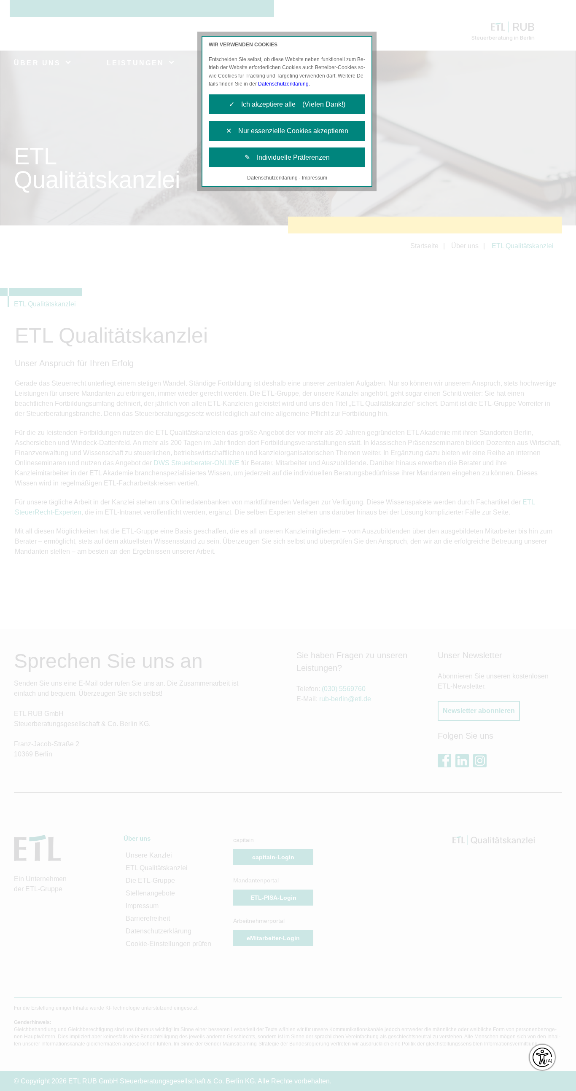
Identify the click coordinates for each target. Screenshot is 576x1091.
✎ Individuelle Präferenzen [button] (287, 157)
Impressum (314, 178)
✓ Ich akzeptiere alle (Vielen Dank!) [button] (287, 104)
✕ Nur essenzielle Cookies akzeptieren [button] (287, 130)
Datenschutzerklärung (283, 84)
